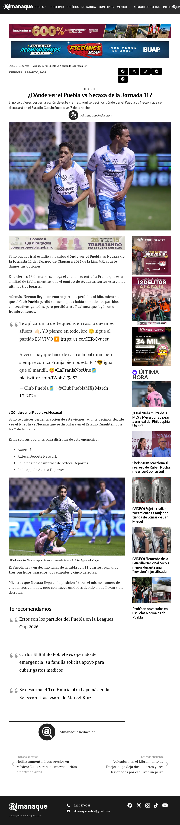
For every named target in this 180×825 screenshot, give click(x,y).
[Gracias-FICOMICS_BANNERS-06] (90, 50)
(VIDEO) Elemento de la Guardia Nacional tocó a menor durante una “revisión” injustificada (150, 565)
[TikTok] (156, 805)
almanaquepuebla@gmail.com (92, 811)
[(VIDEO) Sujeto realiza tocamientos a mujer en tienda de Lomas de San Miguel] (151, 490)
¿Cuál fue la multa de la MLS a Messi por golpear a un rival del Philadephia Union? (151, 419)
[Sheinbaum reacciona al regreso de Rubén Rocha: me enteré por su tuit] (151, 444)
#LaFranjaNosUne (73, 370)
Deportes (90, 89)
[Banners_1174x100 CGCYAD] (90, 31)
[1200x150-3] (67, 243)
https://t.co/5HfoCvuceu (85, 339)
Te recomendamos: (31, 608)
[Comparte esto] (123, 71)
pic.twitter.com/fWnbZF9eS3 (48, 378)
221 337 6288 (82, 805)
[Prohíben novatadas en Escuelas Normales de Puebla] (151, 590)
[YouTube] (165, 805)
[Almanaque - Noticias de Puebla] (18, 7)
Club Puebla (29, 301)
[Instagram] (147, 805)
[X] (138, 805)
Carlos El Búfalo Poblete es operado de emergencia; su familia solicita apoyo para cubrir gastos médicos (61, 662)
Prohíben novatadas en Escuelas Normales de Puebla (150, 613)
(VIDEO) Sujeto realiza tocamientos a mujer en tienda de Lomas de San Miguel (150, 514)
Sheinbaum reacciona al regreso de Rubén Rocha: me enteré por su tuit (151, 467)
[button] (46, 7)
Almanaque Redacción (96, 115)
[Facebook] (129, 805)
